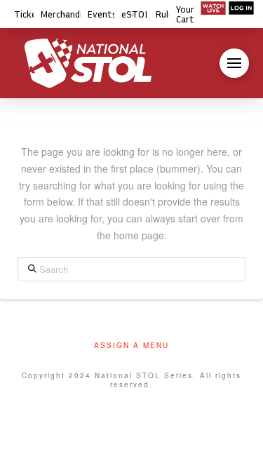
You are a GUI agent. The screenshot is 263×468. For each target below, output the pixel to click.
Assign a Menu (131, 345)
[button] (234, 63)
